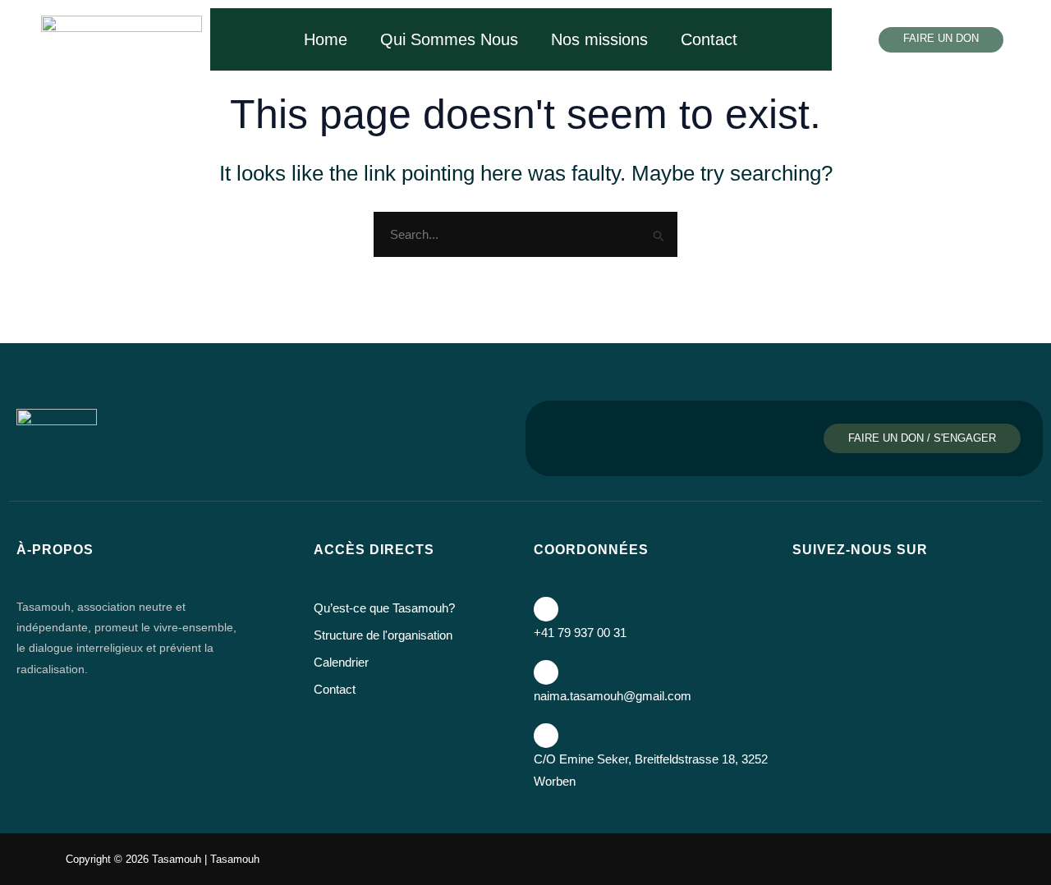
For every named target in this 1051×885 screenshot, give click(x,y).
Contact (709, 39)
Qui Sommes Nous (449, 39)
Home (325, 39)
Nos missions (599, 39)
